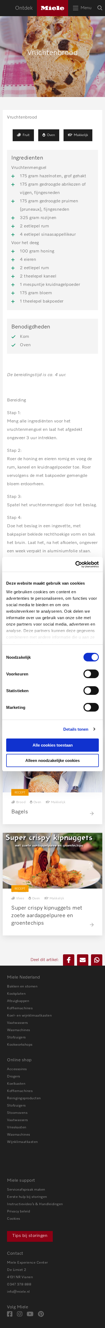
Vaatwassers (17, 1023)
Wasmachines (18, 1030)
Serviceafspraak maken (26, 1189)
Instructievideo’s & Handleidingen (35, 1204)
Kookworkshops (20, 1044)
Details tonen (75, 729)
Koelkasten (16, 1084)
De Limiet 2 (16, 1270)
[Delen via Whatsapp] (96, 960)
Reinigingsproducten (24, 1098)
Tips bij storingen (29, 1236)
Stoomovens (17, 1113)
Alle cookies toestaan (53, 745)
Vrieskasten (16, 1127)
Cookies (13, 1218)
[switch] (91, 674)
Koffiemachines (20, 1008)
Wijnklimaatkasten (22, 1142)
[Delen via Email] (82, 960)
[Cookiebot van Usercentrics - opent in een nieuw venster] (75, 564)
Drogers (13, 1076)
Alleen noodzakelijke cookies (52, 760)
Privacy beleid (18, 1211)
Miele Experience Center (27, 1262)
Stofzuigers (16, 1037)
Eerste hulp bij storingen (27, 1197)
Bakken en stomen (22, 986)
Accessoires (17, 1069)
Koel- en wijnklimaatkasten (29, 1015)
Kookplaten (16, 994)
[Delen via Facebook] (68, 960)
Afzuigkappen (18, 1001)
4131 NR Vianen (20, 1277)
